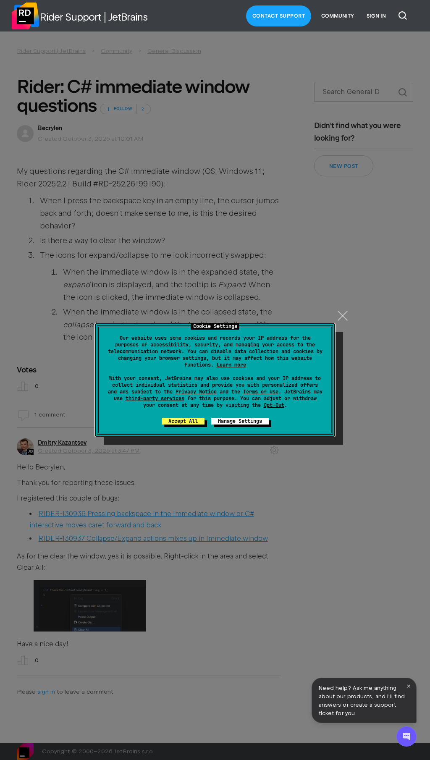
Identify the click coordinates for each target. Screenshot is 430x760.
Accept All (183, 421)
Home (25, 16)
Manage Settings (240, 421)
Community (337, 16)
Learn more (231, 365)
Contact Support (278, 16)
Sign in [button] (376, 16)
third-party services (155, 398)
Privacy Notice (196, 391)
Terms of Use (260, 391)
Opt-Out (274, 405)
